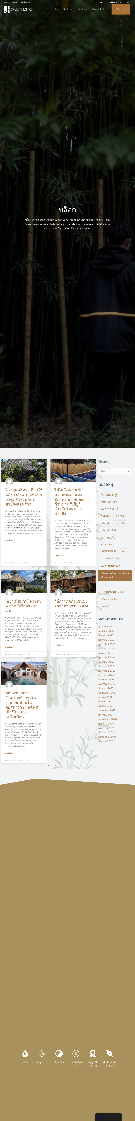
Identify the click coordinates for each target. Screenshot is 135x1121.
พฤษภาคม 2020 (107, 736)
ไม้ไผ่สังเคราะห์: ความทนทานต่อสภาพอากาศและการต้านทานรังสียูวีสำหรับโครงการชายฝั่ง (72, 501)
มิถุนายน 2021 (105, 706)
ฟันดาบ (124, 551)
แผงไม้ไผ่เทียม (108, 551)
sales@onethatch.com (118, 2)
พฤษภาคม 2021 (106, 710)
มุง (102, 584)
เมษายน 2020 (105, 741)
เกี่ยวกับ (81, 9)
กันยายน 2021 (105, 701)
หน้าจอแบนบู (106, 544)
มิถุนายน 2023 (106, 666)
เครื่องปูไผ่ (105, 523)
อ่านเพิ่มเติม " (10, 540)
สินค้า (66, 9)
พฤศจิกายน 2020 (107, 719)
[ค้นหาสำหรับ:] (115, 471)
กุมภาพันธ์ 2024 (107, 657)
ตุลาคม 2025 (105, 626)
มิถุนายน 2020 (106, 732)
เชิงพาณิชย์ (98, 9)
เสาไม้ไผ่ (120, 523)
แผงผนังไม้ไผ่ (108, 537)
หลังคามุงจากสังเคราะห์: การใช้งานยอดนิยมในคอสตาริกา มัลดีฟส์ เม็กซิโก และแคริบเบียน (21, 705)
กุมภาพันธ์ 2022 (106, 684)
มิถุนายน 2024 (106, 648)
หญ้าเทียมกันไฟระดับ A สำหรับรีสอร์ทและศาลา (23, 606)
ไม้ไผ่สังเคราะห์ (110, 558)
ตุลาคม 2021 (105, 697)
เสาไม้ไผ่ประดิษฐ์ (109, 502)
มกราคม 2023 (106, 675)
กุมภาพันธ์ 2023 (106, 670)
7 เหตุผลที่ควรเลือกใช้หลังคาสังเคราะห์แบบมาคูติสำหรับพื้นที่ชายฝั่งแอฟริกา (24, 497)
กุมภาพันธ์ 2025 (106, 644)
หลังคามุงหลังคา (110, 599)
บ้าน (56, 9)
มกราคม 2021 (105, 714)
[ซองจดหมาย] (101, 2)
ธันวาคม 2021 (105, 688)
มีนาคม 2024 (105, 653)
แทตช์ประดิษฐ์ (109, 509)
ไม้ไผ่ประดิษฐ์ (109, 495)
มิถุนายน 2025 (106, 639)
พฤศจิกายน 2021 (107, 692)
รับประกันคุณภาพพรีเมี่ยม (17, 2)
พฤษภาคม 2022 (107, 679)
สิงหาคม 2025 (106, 635)
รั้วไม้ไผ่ (105, 516)
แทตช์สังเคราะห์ (110, 566)
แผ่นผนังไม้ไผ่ (108, 530)
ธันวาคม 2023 (106, 661)
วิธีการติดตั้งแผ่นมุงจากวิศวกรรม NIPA (71, 603)
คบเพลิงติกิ (105, 606)
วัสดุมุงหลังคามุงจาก (113, 591)
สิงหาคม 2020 (106, 723)
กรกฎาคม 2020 (106, 728)
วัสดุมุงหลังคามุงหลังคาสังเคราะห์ (115, 575)
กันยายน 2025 (106, 631)
